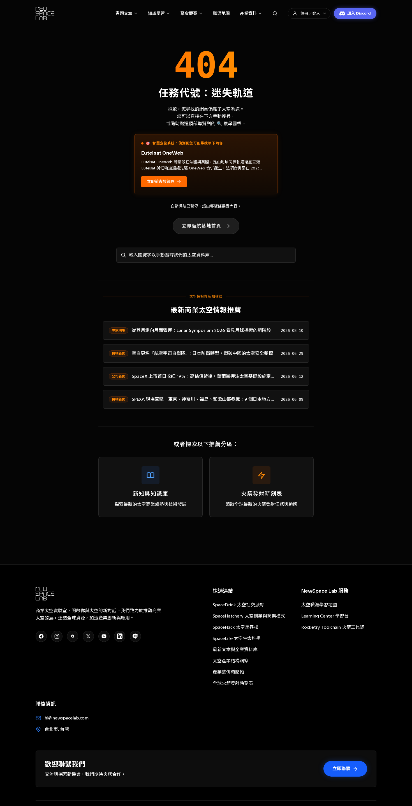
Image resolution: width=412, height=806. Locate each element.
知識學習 (156, 13)
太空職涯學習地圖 (319, 604)
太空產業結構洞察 (231, 660)
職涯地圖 (221, 13)
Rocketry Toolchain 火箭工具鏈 (332, 627)
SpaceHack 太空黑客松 (235, 627)
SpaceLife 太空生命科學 (237, 638)
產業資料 (248, 13)
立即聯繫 (341, 768)
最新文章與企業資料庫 (235, 649)
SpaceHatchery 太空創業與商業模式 (249, 616)
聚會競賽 (188, 13)
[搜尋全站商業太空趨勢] (275, 13)
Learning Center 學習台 (325, 616)
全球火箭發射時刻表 (233, 683)
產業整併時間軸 (228, 672)
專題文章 (123, 13)
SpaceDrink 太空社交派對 (238, 604)
